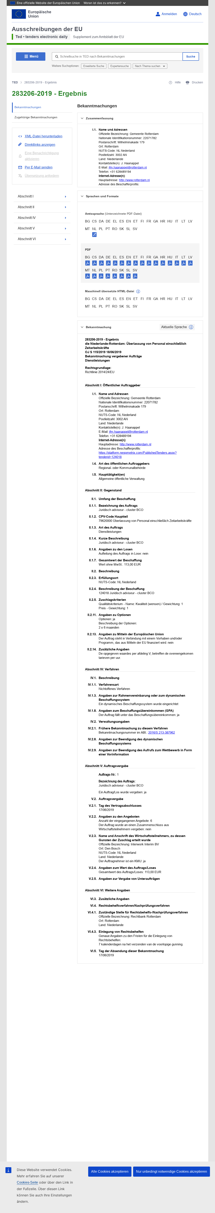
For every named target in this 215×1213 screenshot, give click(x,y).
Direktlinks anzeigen (40, 144)
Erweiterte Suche (93, 66)
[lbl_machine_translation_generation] (138, 291)
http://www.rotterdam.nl (134, 180)
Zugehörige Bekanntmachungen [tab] (35, 117)
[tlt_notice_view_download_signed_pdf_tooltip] (94, 234)
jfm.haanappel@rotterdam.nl (128, 167)
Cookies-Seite (27, 1182)
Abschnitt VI (27, 239)
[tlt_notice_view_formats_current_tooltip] (191, 327)
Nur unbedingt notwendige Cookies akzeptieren (171, 1171)
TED (15, 82)
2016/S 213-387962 (161, 732)
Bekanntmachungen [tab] (27, 107)
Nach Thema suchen (148, 66)
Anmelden (169, 14)
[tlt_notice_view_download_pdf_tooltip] (87, 263)
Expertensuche (119, 66)
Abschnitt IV (27, 218)
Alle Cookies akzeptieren (109, 1171)
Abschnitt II (26, 207)
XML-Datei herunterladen (43, 136)
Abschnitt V (26, 228)
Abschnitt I (25, 196)
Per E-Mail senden (38, 167)
